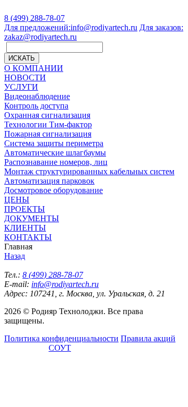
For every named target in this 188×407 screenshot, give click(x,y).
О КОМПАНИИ (33, 68)
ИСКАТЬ (21, 58)
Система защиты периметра (53, 143)
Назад (14, 256)
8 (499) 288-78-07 (34, 18)
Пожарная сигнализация (47, 133)
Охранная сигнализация (47, 115)
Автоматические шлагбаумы (55, 152)
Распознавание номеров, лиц (56, 162)
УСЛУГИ (21, 86)
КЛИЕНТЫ (25, 227)
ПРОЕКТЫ (24, 209)
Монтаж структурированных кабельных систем (89, 171)
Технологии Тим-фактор (48, 124)
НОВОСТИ (25, 77)
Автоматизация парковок (49, 180)
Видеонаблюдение (37, 96)
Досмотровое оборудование (53, 190)
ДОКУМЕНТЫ (31, 218)
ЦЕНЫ (16, 199)
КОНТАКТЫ (28, 237)
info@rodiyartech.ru (70, 27)
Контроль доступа (36, 105)
